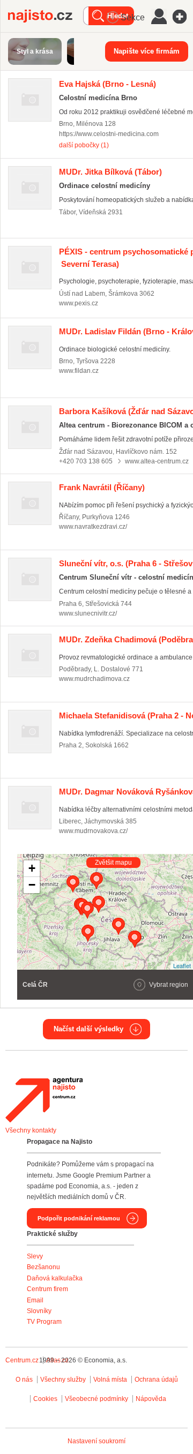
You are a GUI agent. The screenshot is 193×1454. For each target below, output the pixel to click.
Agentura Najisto (44, 1099)
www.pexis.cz (78, 303)
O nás (24, 1379)
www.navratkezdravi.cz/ (93, 526)
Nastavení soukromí (96, 1441)
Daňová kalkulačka (55, 1278)
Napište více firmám (147, 51)
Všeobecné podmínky (96, 1399)
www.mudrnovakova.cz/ (93, 831)
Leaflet (182, 965)
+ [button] (31, 868)
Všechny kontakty (30, 1130)
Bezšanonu (43, 1267)
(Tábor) (110, 171)
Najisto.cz (45, 16)
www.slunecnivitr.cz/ (88, 613)
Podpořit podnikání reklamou (79, 1218)
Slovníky (39, 1311)
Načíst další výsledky (88, 1029)
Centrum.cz (22, 1360)
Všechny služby (63, 1379)
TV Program (44, 1321)
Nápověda (151, 1399)
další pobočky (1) (84, 145)
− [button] (31, 884)
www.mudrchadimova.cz (94, 679)
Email (35, 1300)
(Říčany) (102, 487)
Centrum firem (47, 1289)
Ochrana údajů (156, 1379)
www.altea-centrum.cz (157, 461)
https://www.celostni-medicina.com (109, 134)
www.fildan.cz (79, 370)
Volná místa (110, 1379)
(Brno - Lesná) (107, 83)
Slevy (35, 1256)
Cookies (45, 1399)
